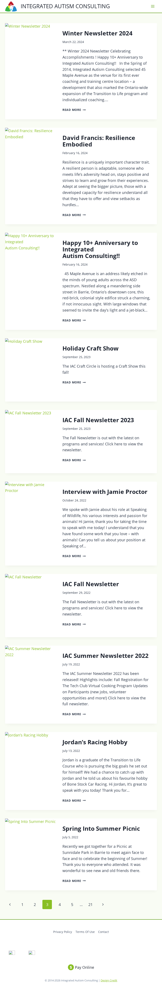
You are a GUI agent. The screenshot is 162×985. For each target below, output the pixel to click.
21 (90, 904)
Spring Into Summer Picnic (101, 828)
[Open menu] (152, 6)
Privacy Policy (62, 932)
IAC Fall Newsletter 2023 (98, 420)
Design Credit (109, 980)
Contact (103, 932)
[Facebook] (11, 954)
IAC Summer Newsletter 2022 (105, 656)
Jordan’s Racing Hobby (94, 742)
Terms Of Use (85, 932)
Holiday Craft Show (90, 348)
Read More (74, 110)
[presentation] (30, 54)
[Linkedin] (31, 954)
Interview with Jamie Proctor (104, 492)
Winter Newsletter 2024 (97, 33)
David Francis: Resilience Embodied (98, 141)
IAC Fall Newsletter (90, 584)
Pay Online (82, 967)
